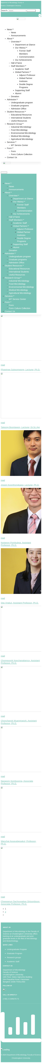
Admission (11, 99)
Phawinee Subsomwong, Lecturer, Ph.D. (20, 369)
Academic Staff (22, 69)
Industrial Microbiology (21, 127)
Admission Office (18, 109)
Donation (15, 96)
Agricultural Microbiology (22, 139)
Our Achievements (23, 60)
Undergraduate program (22, 102)
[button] (4, 172)
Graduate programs (20, 105)
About (9, 38)
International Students (21, 118)
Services (11, 142)
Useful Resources (19, 121)
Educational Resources (21, 115)
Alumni (18, 93)
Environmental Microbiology (23, 133)
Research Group (14, 124)
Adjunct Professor (27, 75)
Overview (15, 42)
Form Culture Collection (21, 154)
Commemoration (26, 57)
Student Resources (15, 112)
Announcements (18, 35)
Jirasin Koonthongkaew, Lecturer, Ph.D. (20, 485)
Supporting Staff (22, 90)
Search (4, 10)
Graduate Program (14, 953)
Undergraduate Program (17, 949)
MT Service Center (19, 145)
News (9, 29)
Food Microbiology (19, 130)
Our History (20, 48)
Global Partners (22, 72)
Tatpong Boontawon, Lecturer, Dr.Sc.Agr (20, 427)
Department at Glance (25, 45)
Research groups (14, 957)
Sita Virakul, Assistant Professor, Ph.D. (20, 603)
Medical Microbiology (20, 136)
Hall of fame (16, 63)
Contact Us (12, 157)
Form (9, 148)
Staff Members (17, 66)
